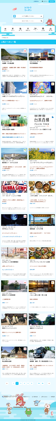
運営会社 (36, 396)
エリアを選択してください (28, 16)
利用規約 (53, 396)
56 (42, 383)
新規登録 (52, 1)
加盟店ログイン (26, 396)
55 (39, 383)
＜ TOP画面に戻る (4, 37)
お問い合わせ (44, 396)
